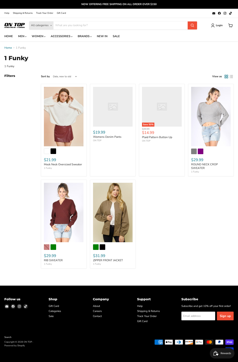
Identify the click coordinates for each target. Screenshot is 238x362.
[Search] (192, 25)
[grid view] (226, 76)
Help (6, 13)
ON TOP (97, 140)
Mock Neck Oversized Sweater (63, 164)
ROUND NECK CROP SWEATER (204, 166)
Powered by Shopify (14, 345)
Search (7, 337)
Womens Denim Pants (107, 137)
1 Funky (48, 168)
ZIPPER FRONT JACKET (108, 260)
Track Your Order (44, 13)
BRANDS (84, 36)
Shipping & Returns (23, 13)
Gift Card (61, 13)
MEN (21, 36)
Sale (51, 316)
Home (8, 47)
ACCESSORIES (61, 36)
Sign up (225, 316)
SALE (116, 36)
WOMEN (38, 36)
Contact (97, 316)
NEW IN (102, 36)
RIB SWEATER (53, 260)
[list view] (231, 76)
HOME (8, 36)
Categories (55, 311)
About (96, 306)
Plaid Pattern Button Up (157, 137)
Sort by (45, 76)
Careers (97, 311)
